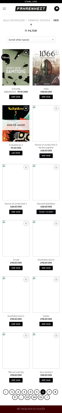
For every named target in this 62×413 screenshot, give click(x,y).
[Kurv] (56, 8)
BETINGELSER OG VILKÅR (31, 408)
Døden (46, 316)
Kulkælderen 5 (16, 145)
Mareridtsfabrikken (46, 203)
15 (40, 397)
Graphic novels (39, 20)
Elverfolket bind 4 (46, 259)
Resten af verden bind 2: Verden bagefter (46, 146)
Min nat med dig (16, 372)
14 (34, 397)
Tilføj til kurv (46, 212)
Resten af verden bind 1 (16, 203)
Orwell (16, 259)
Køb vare (16, 97)
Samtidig (16, 89)
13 (27, 397)
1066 (46, 89)
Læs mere (16, 153)
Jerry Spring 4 (46, 372)
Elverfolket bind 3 (16, 316)
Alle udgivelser (14, 20)
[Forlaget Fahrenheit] (31, 8)
